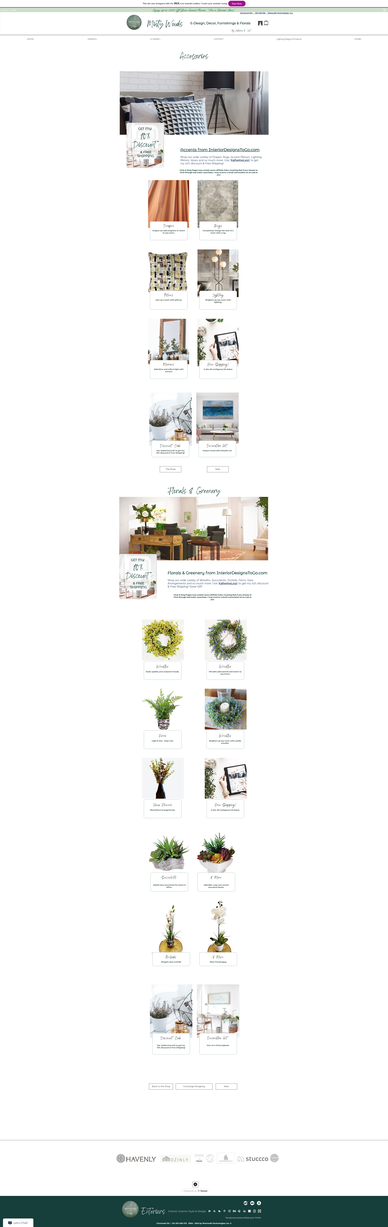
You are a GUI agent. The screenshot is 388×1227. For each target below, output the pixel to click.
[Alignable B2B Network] (239, 1211)
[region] (145, 145)
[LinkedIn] (244, 1211)
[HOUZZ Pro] (219, 1211)
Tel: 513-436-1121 (179, 1223)
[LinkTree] (209, 1211)
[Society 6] (246, 1203)
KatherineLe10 (167, 450)
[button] (194, 1086)
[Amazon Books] (259, 1203)
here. (224, 962)
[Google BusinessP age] (249, 1211)
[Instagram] (229, 1211)
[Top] (195, 1184)
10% (146, 137)
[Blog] (254, 1211)
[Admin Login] (259, 1211)
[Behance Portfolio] (234, 1211)
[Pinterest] (224, 1211)
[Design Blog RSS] (214, 1211)
